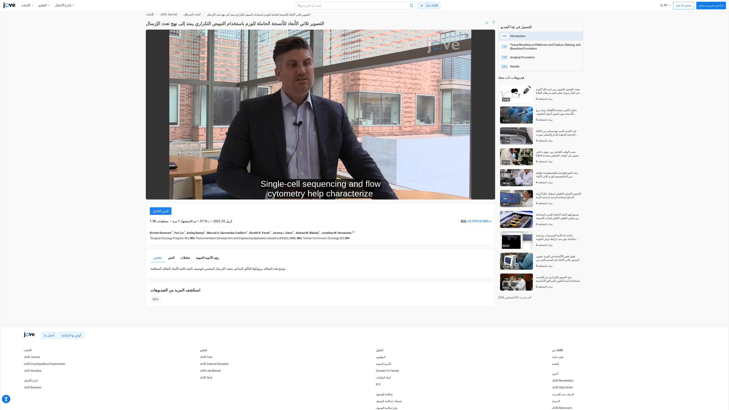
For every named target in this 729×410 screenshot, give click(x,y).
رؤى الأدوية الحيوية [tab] (207, 257)
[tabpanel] (320, 268)
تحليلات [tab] (185, 257)
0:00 (504, 36)
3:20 (504, 57)
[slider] (460, 194)
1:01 (504, 46)
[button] (489, 35)
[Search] (411, 5)
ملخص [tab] (158, 257)
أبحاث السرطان (191, 14)
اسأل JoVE (431, 5)
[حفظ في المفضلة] (493, 22)
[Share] (486, 22)
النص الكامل (160, 211)
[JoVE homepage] (29, 334)
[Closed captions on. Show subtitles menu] (480, 194)
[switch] (451, 194)
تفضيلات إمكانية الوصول (389, 401)
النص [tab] (171, 257)
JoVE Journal (168, 14)
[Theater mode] (489, 194)
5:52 (504, 66)
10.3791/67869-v (479, 221)
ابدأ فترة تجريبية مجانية (711, 5)
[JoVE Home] (9, 5)
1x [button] (472, 194)
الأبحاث (150, 14)
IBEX (155, 299)
